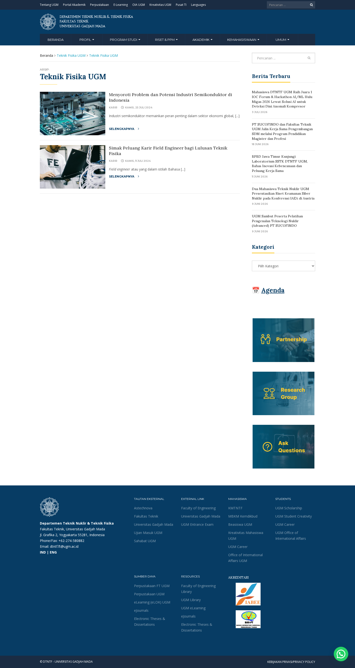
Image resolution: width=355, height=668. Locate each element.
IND (43, 552)
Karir (113, 107)
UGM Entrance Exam (197, 524)
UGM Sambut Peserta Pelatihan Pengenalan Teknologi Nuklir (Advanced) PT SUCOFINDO (277, 221)
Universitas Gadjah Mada (153, 524)
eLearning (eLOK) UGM (152, 602)
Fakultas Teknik (146, 516)
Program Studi (124, 40)
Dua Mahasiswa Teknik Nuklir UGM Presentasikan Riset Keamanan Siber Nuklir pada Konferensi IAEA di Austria (283, 193)
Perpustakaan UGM (149, 594)
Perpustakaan (99, 5)
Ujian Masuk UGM (148, 532)
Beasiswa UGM (240, 524)
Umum (281, 40)
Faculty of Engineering (198, 508)
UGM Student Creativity (293, 516)
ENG (53, 552)
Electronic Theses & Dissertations (149, 621)
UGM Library (191, 599)
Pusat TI (181, 5)
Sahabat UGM (145, 541)
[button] (341, 654)
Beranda (56, 40)
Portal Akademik (74, 5)
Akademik (201, 40)
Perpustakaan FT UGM (152, 585)
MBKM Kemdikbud (242, 516)
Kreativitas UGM (160, 5)
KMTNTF (235, 508)
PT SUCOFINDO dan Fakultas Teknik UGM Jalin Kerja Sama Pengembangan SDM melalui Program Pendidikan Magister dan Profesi (282, 131)
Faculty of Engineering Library (198, 588)
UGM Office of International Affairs (290, 535)
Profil (85, 40)
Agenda (272, 290)
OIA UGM (138, 5)
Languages (198, 5)
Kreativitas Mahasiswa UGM (245, 535)
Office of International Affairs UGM (245, 558)
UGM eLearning (193, 608)
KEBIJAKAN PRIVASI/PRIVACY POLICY (291, 662)
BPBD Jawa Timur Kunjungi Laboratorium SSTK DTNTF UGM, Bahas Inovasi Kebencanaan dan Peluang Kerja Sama (280, 163)
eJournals (141, 610)
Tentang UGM (49, 5)
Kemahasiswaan (242, 40)
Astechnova (143, 508)
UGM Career (238, 546)
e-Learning (121, 5)
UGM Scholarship (288, 508)
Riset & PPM (165, 40)
